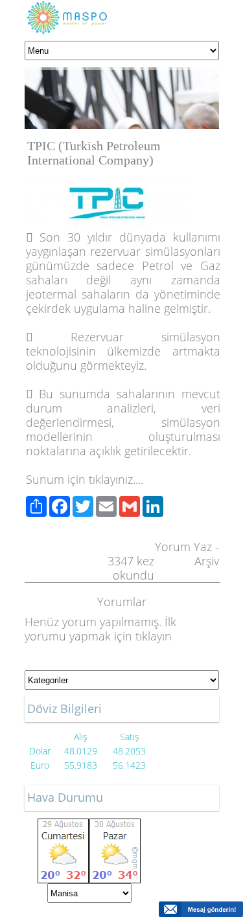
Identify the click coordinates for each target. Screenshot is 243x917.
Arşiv (206, 561)
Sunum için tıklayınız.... (84, 479)
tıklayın (153, 636)
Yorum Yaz (183, 546)
